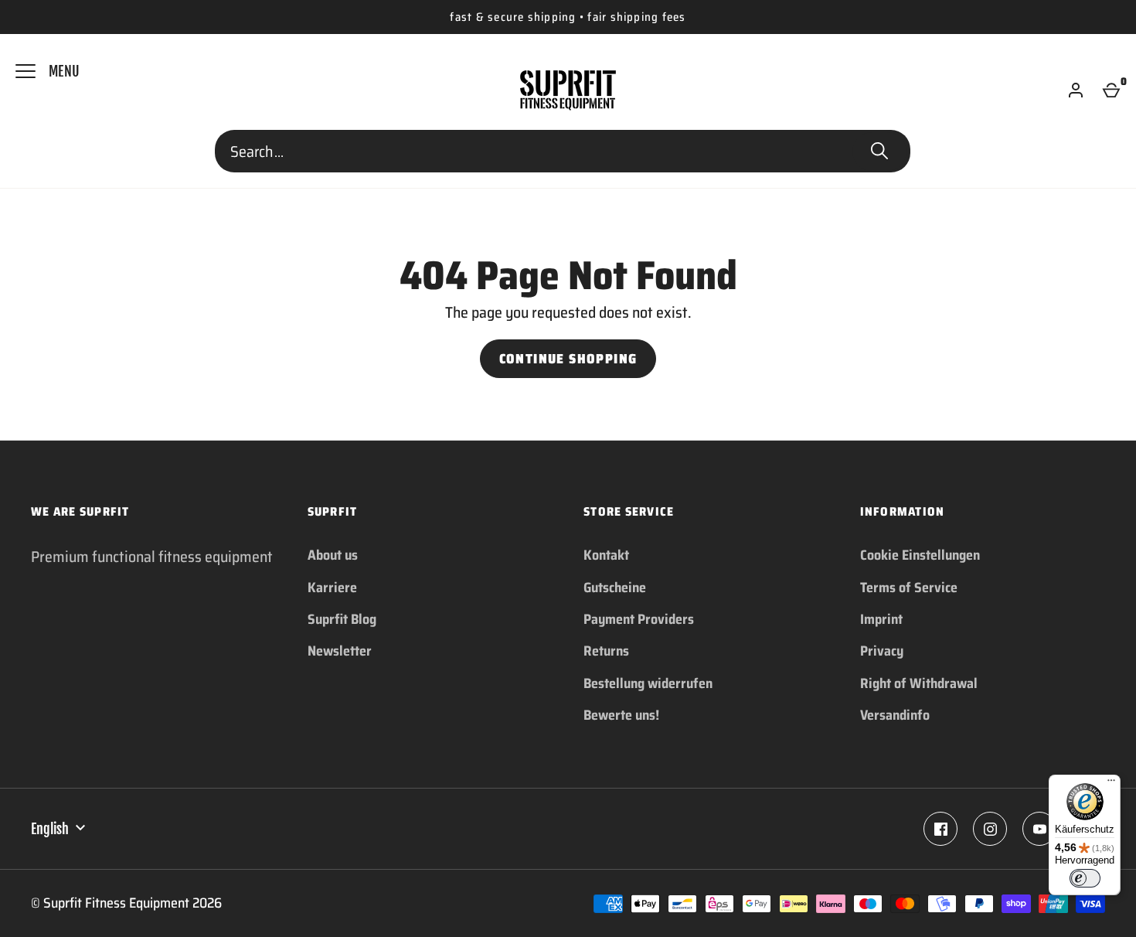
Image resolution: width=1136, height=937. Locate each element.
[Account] (1076, 90)
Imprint (881, 619)
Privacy (881, 651)
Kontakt (606, 555)
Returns (606, 651)
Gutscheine (614, 587)
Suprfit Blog (342, 619)
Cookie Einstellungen (920, 555)
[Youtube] (1039, 829)
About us (333, 555)
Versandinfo (895, 715)
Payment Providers (638, 619)
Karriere (332, 587)
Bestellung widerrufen (648, 683)
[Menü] (1111, 784)
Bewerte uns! (621, 715)
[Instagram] (990, 829)
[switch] (1085, 878)
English (50, 828)
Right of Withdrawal (919, 683)
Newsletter (340, 651)
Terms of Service (908, 587)
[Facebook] (940, 829)
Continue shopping (568, 359)
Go (879, 151)
